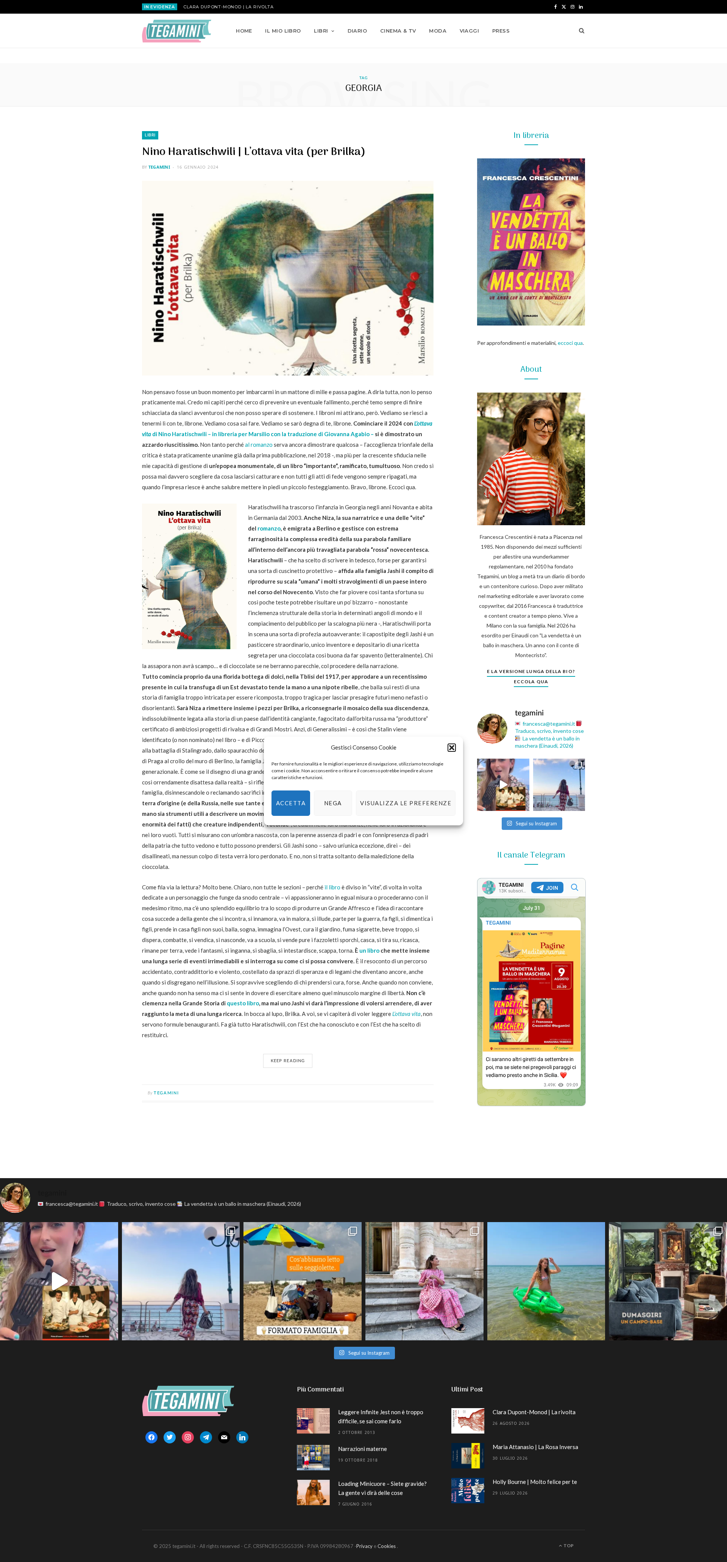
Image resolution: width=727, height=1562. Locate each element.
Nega (333, 803)
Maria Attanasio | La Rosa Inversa (535, 1446)
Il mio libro (283, 31)
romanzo (269, 528)
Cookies (387, 1546)
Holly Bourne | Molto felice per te (535, 1481)
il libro (332, 887)
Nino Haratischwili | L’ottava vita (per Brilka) (254, 152)
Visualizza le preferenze (405, 803)
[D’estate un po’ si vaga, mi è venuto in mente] (668, 1281)
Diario (357, 31)
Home (244, 31)
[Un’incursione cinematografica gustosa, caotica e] (503, 785)
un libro (369, 950)
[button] (452, 747)
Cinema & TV (398, 31)
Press (501, 31)
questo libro (243, 1003)
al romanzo (259, 444)
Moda (437, 31)
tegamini (159, 167)
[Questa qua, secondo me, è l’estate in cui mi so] (546, 1281)
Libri (321, 31)
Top (568, 1545)
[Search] (579, 31)
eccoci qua (570, 343)
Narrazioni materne (362, 1448)
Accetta (291, 803)
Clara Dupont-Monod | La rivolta (228, 6)
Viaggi (469, 31)
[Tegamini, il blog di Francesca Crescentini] (176, 31)
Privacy (364, 1546)
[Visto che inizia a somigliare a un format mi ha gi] (302, 1281)
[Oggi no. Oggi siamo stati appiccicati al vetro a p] (559, 785)
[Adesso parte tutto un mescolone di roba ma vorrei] (424, 1281)
